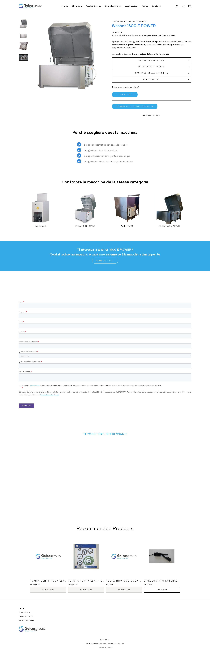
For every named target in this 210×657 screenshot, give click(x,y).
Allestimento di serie (152, 67)
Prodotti (121, 21)
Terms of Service (26, 616)
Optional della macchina (151, 73)
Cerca (21, 608)
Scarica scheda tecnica (134, 106)
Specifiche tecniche (151, 61)
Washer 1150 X (127, 226)
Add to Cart (161, 589)
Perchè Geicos (93, 6)
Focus (145, 6)
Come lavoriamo (113, 6)
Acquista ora (152, 115)
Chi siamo (77, 6)
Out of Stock (48, 589)
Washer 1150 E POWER (85, 226)
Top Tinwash (41, 226)
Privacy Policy (24, 612)
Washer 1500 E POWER (169, 226)
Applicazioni (131, 6)
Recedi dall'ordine (26, 620)
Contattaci (125, 94)
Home (65, 6)
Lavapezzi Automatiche (136, 21)
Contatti (156, 6)
